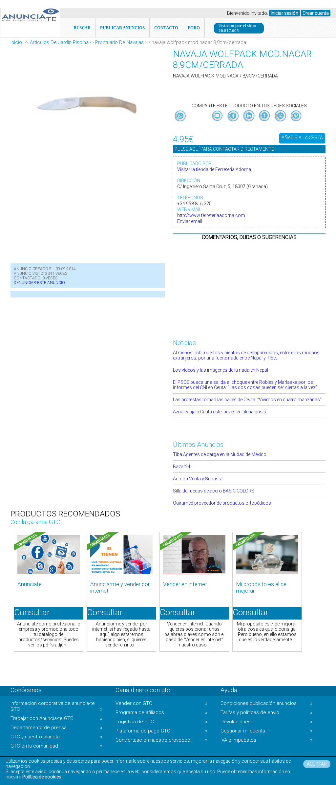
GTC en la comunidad (56, 746)
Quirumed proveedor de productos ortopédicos (222, 503)
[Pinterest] (296, 121)
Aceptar (317, 764)
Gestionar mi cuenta (266, 731)
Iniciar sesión (284, 13)
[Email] (218, 121)
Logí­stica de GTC (161, 722)
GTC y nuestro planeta (56, 737)
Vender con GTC (161, 703)
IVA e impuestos (266, 740)
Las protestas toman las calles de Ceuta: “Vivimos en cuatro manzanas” (247, 399)
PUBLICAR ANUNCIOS (122, 27)
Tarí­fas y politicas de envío (266, 712)
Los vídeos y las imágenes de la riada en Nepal (220, 370)
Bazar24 (181, 466)
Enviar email (189, 221)
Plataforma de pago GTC (161, 731)
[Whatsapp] (180, 116)
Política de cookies (41, 776)
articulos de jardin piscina (59, 42)
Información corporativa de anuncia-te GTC (56, 706)
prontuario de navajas (119, 42)
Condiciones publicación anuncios (266, 703)
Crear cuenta (316, 13)
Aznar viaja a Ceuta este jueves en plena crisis (219, 411)
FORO (194, 27)
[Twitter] (281, 121)
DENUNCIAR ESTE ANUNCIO (39, 282)
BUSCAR (82, 27)
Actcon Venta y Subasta (197, 478)
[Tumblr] (265, 121)
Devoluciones (266, 722)
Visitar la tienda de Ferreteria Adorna (214, 169)
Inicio (16, 42)
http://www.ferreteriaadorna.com (211, 215)
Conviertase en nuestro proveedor (161, 740)
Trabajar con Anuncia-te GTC (56, 718)
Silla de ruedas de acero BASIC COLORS (213, 490)
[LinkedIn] (249, 121)
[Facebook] (234, 121)
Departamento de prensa (56, 727)
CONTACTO (166, 27)
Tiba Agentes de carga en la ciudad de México (219, 454)
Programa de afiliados (161, 712)
